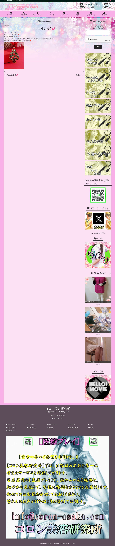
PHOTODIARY (73, 427)
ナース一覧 (51, 15)
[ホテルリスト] (98, 168)
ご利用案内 (24, 15)
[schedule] (98, 75)
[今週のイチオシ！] (98, 152)
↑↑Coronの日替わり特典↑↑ (98, 233)
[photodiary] (110, 274)
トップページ (10, 15)
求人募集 (104, 15)
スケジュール (64, 15)
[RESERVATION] (98, 122)
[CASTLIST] (98, 90)
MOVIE (92, 427)
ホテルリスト (11, 431)
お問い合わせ (91, 15)
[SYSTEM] (98, 106)
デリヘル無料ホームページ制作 (67, 543)
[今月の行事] (98, 137)
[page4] (98, 60)
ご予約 (78, 15)
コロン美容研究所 (17, 5)
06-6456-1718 (91, 4)
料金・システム (37, 15)
